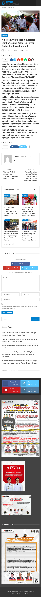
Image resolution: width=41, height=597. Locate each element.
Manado (4, 35)
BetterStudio (25, 594)
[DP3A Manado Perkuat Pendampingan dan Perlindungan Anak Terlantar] (11, 199)
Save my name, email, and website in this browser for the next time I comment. (20, 307)
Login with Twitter (31, 268)
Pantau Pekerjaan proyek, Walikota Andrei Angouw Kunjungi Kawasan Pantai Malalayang (31, 176)
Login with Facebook (21, 264)
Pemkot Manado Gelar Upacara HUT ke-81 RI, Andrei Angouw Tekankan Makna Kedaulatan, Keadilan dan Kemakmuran (18, 354)
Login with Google (13, 268)
